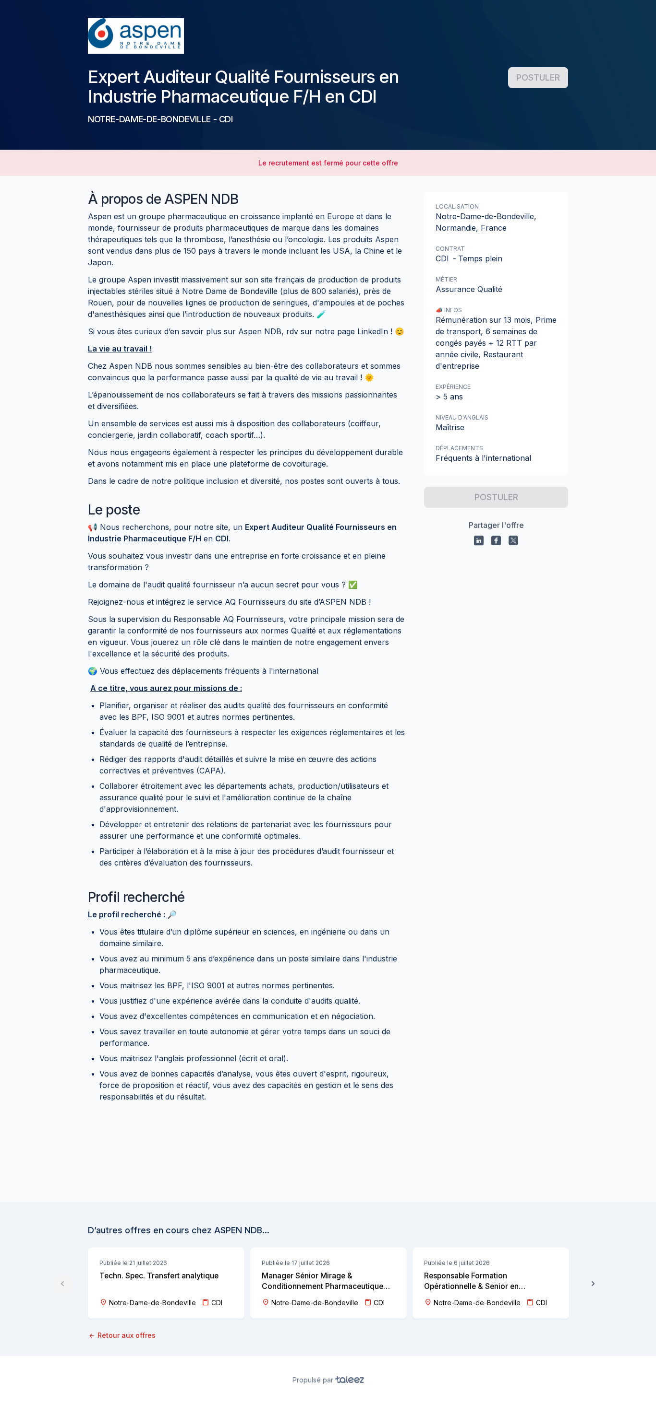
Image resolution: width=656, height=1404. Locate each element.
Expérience (453, 386)
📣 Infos (449, 310)
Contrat (450, 248)
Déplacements (459, 448)
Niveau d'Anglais (462, 417)
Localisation (457, 206)
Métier (446, 279)
